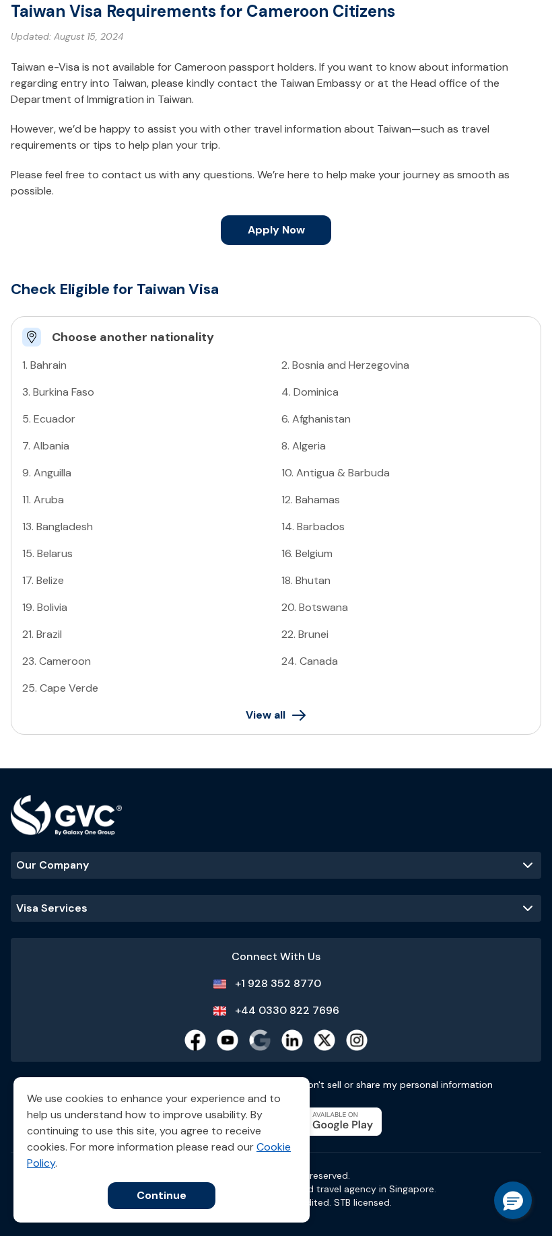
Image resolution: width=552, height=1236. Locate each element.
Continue (161, 1195)
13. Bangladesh (57, 526)
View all (265, 715)
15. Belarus (47, 553)
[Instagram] (357, 1040)
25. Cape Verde (60, 688)
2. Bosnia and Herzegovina (345, 365)
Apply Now (276, 230)
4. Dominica (310, 392)
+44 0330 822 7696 (287, 1010)
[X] (324, 1040)
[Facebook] (195, 1040)
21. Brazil (42, 634)
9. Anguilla (46, 473)
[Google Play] (332, 1121)
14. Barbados (313, 526)
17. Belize (43, 580)
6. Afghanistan (316, 419)
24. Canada (309, 661)
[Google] (260, 1040)
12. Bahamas (310, 500)
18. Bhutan (306, 580)
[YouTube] (227, 1040)
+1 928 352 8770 (278, 983)
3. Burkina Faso (58, 392)
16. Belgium (307, 553)
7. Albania (45, 446)
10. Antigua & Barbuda (335, 473)
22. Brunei (305, 634)
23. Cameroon (56, 661)
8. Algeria (303, 446)
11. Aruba (43, 500)
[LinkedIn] (292, 1040)
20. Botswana (314, 607)
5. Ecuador (48, 419)
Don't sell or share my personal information (397, 1085)
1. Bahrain (44, 365)
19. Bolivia (44, 607)
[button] (513, 1200)
